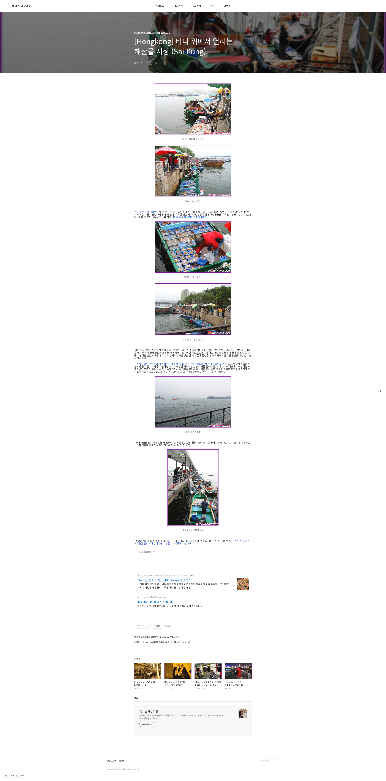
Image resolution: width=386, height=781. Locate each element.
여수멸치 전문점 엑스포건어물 (154, 602)
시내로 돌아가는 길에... (148, 552)
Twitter (263, 746)
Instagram (264, 751)
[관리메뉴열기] (380, 390)
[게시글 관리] (147, 626)
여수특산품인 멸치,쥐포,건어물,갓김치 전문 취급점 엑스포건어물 (170, 606)
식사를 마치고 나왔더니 (147, 211)
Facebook (264, 741)
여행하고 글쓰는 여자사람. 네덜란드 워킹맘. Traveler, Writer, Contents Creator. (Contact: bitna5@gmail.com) (181, 717)
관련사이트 (264, 760)
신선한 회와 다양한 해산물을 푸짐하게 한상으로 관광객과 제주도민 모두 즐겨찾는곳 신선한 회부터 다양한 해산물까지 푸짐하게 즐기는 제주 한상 (183, 585)
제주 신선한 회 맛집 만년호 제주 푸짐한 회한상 (164, 580)
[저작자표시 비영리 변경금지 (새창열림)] (167, 626)
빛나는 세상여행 (21, 6)
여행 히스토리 (265, 756)
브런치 (122, 761)
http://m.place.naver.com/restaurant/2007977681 (163, 575)
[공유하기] (143, 626)
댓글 (136, 697)
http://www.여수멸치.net (149, 597)
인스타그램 (111, 761)
